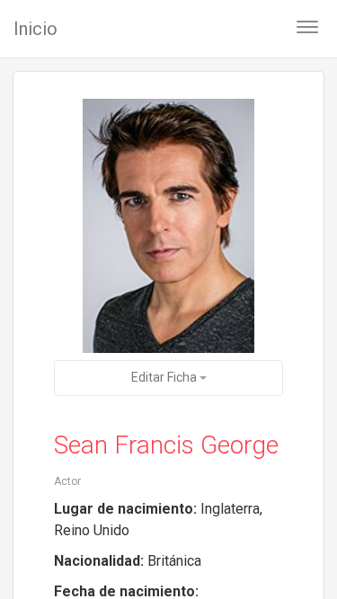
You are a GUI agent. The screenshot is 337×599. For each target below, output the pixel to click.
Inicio (35, 29)
